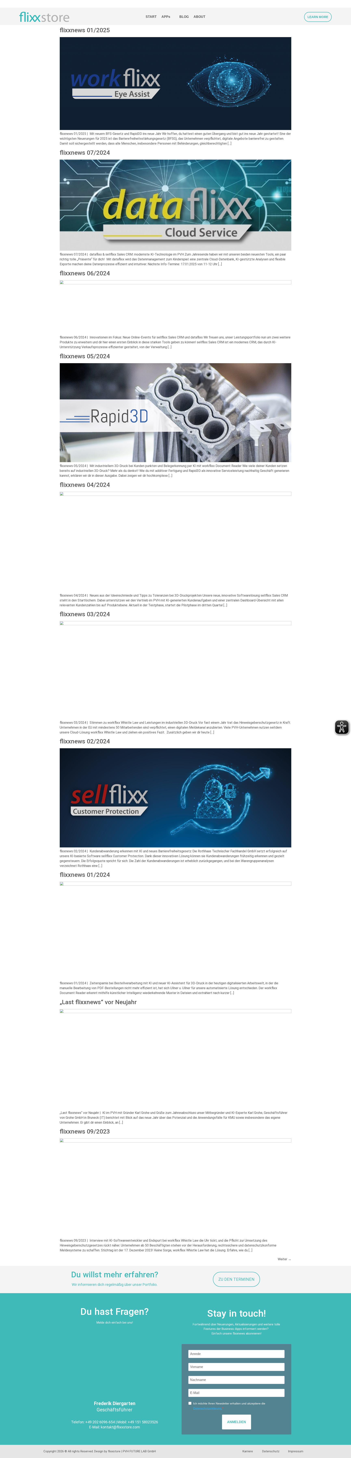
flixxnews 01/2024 (85, 874)
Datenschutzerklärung (207, 1408)
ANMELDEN (236, 1422)
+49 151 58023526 (143, 1422)
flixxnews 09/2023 (85, 1131)
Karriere (248, 1451)
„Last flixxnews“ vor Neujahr (98, 1002)
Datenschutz (271, 1451)
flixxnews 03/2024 (85, 614)
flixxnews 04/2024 (85, 484)
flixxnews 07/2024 (85, 152)
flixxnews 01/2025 (85, 30)
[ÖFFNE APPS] (172, 16)
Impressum (295, 1451)
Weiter (284, 1259)
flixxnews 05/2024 (85, 356)
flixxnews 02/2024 (85, 741)
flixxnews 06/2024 (85, 273)
